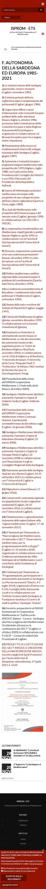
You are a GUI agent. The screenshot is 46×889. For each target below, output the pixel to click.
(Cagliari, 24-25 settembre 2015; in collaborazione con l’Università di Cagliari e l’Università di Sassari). (22, 477)
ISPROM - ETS (23, 28)
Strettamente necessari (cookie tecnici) (20, 868)
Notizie (23, 843)
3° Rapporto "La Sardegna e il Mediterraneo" (27, 765)
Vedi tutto (7, 778)
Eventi (23, 839)
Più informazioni (36, 864)
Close (43, 850)
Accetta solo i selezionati (14, 877)
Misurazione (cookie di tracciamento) (19, 871)
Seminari (23, 825)
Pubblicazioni (23, 820)
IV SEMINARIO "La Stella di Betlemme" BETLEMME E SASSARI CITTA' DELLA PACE (26, 753)
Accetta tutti (10, 885)
